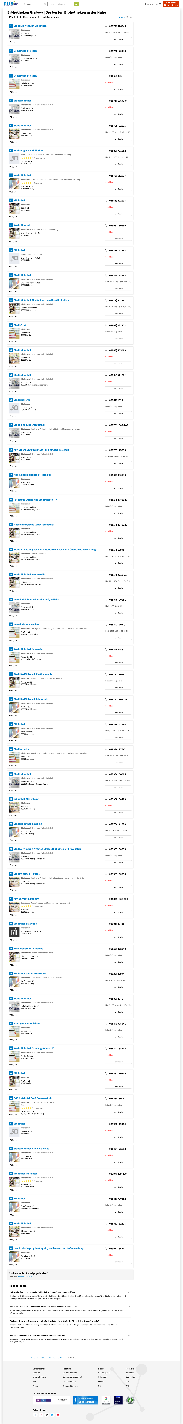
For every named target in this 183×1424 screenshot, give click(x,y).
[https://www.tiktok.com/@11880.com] (46, 1415)
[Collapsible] (129, 1292)
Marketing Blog (104, 1373)
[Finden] (76, 4)
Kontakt (101, 1381)
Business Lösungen (70, 1386)
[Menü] (161, 4)
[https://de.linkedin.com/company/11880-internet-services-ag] (52, 1415)
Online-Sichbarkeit (70, 1373)
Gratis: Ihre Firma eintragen (171, 3)
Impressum (130, 1373)
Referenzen (102, 1377)
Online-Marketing (69, 1381)
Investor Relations (39, 1377)
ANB (128, 1386)
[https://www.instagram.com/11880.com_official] (41, 1415)
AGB (128, 1381)
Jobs (35, 1381)
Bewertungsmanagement (72, 1377)
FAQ (100, 1386)
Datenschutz (130, 1377)
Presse (35, 1386)
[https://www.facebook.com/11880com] (35, 1415)
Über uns (36, 1373)
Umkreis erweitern (24, 1276)
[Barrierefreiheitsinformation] (157, 3)
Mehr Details (118, 39)
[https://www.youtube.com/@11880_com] (58, 1415)
